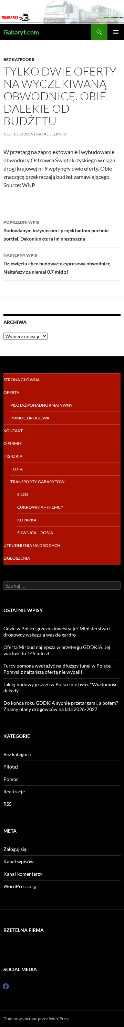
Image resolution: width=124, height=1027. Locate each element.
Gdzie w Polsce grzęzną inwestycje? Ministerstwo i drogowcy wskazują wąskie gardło (57, 632)
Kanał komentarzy (22, 874)
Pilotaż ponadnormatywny (41, 405)
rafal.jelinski (51, 133)
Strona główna (21, 379)
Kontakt (13, 430)
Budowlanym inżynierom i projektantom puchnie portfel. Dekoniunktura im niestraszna (55, 231)
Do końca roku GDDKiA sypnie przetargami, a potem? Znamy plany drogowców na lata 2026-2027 (60, 706)
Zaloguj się (15, 849)
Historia (12, 456)
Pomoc (11, 779)
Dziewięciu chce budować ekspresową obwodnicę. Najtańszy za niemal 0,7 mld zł (57, 264)
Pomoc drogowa (29, 417)
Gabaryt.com (21, 32)
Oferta (11, 392)
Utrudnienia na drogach (31, 545)
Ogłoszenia (16, 558)
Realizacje (14, 791)
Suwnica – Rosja (35, 532)
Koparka (27, 519)
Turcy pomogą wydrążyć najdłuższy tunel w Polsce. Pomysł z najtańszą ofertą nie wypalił (57, 669)
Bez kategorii (18, 59)
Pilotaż (10, 767)
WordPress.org (19, 886)
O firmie (12, 443)
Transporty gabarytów (37, 481)
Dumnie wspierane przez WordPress (36, 1018)
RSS (7, 804)
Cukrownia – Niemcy (40, 507)
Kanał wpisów (18, 861)
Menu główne (115, 32)
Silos (22, 494)
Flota (16, 468)
